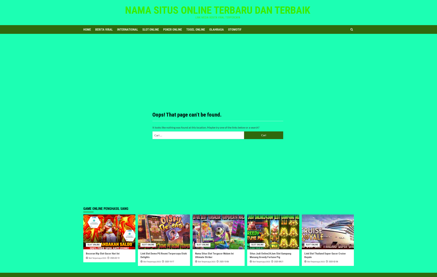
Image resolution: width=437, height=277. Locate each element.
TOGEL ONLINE (195, 29)
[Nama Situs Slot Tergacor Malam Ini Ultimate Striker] (219, 231)
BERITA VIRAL (104, 29)
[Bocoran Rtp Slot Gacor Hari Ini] (109, 231)
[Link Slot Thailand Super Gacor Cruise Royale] (328, 231)
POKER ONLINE (172, 29)
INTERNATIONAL (127, 29)
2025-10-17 (169, 261)
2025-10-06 (224, 261)
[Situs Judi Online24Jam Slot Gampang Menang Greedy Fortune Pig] (273, 231)
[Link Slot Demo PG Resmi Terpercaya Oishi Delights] (164, 231)
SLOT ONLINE (150, 29)
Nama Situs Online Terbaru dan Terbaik (217, 10)
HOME (87, 29)
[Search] (352, 29)
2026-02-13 (114, 258)
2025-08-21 (278, 261)
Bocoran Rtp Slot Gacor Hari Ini (102, 253)
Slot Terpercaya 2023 (97, 258)
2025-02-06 (333, 261)
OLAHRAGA (216, 29)
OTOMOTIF (235, 29)
